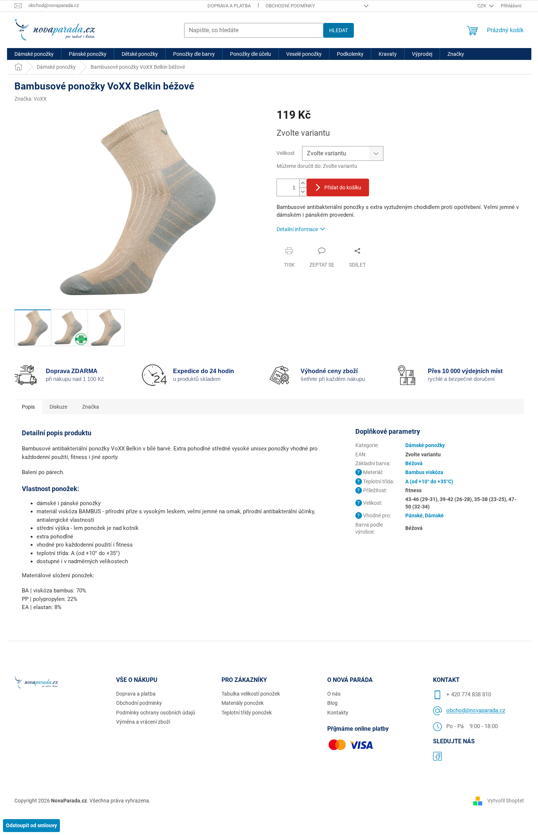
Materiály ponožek (242, 703)
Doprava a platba (229, 6)
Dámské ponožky (425, 445)
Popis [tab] (28, 407)
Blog (332, 703)
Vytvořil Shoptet (505, 801)
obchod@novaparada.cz (475, 710)
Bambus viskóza (424, 472)
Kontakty (337, 713)
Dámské (434, 515)
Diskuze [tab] (58, 407)
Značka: (30, 99)
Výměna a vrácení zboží (143, 722)
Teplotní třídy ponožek (246, 713)
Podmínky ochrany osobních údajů (155, 713)
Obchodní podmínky (290, 6)
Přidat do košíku (342, 187)
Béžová (414, 463)
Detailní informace (297, 229)
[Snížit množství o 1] (303, 191)
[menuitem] (34, 54)
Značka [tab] (90, 407)
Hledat (338, 30)
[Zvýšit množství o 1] (303, 183)
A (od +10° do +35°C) (429, 481)
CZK (482, 6)
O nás (334, 694)
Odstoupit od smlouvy (31, 825)
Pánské (414, 515)
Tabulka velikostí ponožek (250, 694)
